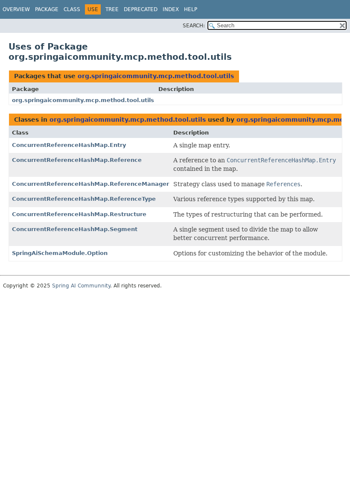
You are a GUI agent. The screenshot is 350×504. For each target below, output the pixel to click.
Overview (16, 9)
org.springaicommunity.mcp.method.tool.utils (156, 76)
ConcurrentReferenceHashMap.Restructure (79, 214)
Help (190, 9)
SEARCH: (194, 26)
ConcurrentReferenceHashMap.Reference (77, 160)
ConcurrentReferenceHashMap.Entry (69, 145)
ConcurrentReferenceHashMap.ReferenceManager (90, 184)
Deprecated (141, 9)
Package (46, 9)
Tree (112, 9)
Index (171, 9)
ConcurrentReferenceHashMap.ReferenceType (84, 199)
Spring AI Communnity (81, 286)
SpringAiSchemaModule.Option (60, 253)
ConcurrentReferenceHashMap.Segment (74, 229)
